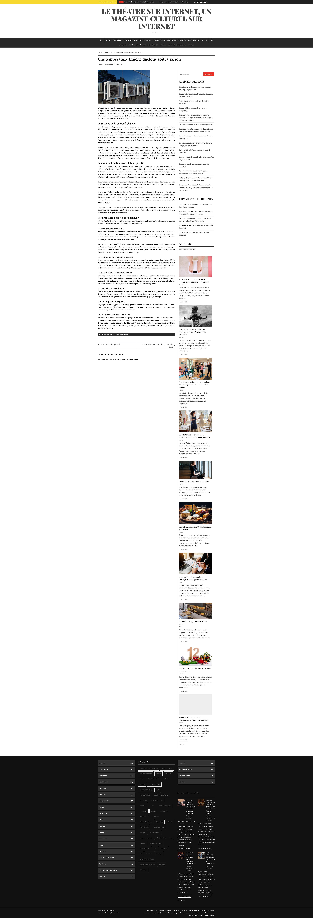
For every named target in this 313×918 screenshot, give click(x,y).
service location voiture (196, 915)
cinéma (142, 784)
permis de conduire (146, 838)
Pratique (204, 40)
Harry (121, 64)
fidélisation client (157, 800)
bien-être (168, 773)
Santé (131, 45)
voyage (159, 854)
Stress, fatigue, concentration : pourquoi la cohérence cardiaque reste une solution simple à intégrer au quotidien (196, 117)
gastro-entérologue (164, 806)
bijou (192, 913)
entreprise (143, 800)
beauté (158, 773)
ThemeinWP (114, 913)
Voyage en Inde (161, 913)
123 (184, 744)
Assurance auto (167, 768)
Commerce (147, 40)
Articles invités (184, 776)
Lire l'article (183, 302)
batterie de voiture (146, 773)
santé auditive (144, 848)
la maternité (164, 811)
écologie (162, 864)
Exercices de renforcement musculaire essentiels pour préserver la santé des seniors (194, 384)
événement (143, 870)
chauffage (165, 779)
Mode (189, 40)
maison (153, 174)
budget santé (152, 779)
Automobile (127, 40)
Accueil (108, 40)
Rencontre (123, 45)
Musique (196, 40)
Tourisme (163, 45)
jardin (153, 811)
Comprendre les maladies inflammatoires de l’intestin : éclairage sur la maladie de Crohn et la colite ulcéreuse (196, 187)
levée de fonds (145, 816)
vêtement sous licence (147, 864)
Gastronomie (165, 40)
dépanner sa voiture (161, 795)
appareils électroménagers (149, 768)
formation (143, 806)
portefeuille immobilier (164, 838)
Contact (191, 45)
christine (182, 218)
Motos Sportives (158, 827)
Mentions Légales (185, 769)
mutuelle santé (155, 832)
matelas (170, 822)
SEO (155, 848)
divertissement (145, 795)
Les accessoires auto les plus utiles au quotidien (195, 125)
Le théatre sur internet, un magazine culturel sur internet (156, 18)
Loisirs (174, 40)
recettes (142, 843)
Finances (156, 40)
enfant (191, 910)
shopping (164, 848)
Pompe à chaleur (123, 334)
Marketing (182, 40)
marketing (159, 822)
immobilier (143, 811)
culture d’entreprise (146, 790)
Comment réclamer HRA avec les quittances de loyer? (156, 345)
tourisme (150, 854)
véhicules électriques (147, 859)
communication (154, 784)
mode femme (144, 827)
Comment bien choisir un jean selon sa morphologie (134, 2)
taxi (141, 854)
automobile (185, 913)
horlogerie (211, 910)
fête (152, 806)
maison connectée (146, 822)
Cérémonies (137, 40)
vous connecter (111, 359)
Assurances (117, 40)
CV (158, 790)
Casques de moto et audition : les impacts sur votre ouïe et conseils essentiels (192, 332)
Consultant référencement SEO (188, 793)
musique (142, 832)
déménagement (176, 913)
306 (182, 901)
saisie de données (156, 843)
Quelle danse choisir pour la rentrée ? (194, 481)
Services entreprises (150, 45)
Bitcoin (181, 232)
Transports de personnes (177, 45)
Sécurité (138, 45)
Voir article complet (184, 848)
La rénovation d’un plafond (110, 344)
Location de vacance (200, 910)
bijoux (142, 779)
